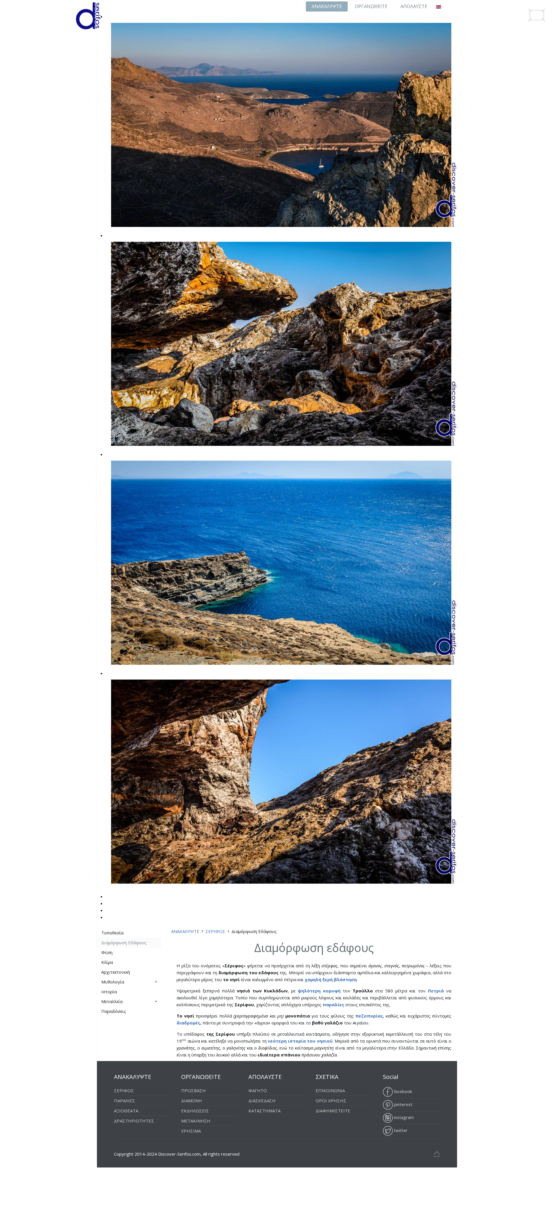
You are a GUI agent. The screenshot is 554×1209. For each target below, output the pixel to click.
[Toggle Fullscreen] (536, 15)
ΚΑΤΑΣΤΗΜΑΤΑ (264, 1111)
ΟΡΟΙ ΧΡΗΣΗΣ (331, 1100)
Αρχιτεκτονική (115, 972)
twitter (400, 1130)
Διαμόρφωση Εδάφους (124, 942)
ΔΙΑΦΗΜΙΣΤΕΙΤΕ (333, 1111)
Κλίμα (107, 962)
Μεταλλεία (112, 1001)
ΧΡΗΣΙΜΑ (191, 1131)
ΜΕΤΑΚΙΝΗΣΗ (195, 1121)
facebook (402, 1091)
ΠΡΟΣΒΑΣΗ (193, 1090)
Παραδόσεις (113, 1011)
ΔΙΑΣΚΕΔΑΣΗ (262, 1100)
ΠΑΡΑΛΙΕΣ (124, 1100)
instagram (403, 1117)
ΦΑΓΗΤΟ (257, 1090)
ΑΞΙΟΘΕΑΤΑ (126, 1111)
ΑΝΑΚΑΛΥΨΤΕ (327, 6)
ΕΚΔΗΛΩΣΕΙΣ (195, 1111)
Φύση (107, 952)
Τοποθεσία (112, 933)
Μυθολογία (112, 982)
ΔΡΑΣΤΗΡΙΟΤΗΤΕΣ (134, 1121)
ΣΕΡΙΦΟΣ (215, 931)
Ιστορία (109, 991)
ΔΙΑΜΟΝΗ (191, 1100)
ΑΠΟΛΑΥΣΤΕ (413, 6)
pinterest (402, 1104)
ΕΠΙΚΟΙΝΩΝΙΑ (330, 1090)
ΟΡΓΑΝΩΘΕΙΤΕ (371, 6)
